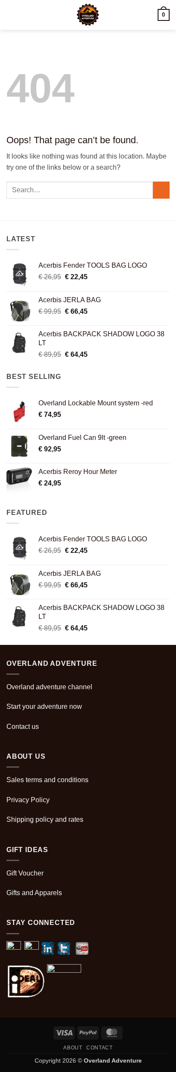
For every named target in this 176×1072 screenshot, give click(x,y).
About (72, 1048)
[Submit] (161, 190)
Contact (99, 1048)
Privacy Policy (28, 799)
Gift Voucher (25, 873)
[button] (11, 14)
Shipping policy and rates (44, 819)
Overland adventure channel (49, 687)
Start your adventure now (44, 706)
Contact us (22, 726)
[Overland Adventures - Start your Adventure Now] (88, 15)
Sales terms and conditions (47, 779)
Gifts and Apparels (34, 892)
